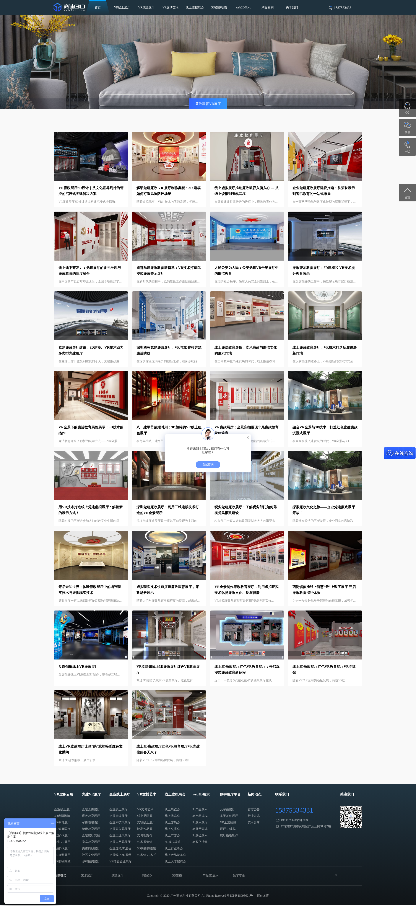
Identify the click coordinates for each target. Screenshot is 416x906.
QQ (407, 112)
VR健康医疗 (62, 829)
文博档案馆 (144, 835)
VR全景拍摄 (228, 822)
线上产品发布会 (175, 855)
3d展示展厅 (200, 822)
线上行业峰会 (174, 848)
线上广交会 (172, 835)
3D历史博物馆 (146, 848)
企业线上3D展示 (120, 855)
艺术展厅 (87, 875)
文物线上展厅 (146, 822)
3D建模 (177, 875)
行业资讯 (254, 816)
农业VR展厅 (62, 842)
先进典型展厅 (91, 848)
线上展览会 (172, 809)
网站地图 (263, 895)
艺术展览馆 (144, 842)
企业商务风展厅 (120, 829)
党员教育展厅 (91, 842)
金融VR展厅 (62, 848)
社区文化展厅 (91, 855)
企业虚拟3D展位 (120, 848)
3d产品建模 (200, 816)
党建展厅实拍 (91, 835)
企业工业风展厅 (120, 835)
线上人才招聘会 (175, 861)
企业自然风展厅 (120, 842)
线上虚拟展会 (195, 7)
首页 (98, 7)
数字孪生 (239, 875)
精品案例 (268, 7)
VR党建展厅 (146, 7)
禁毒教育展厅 (91, 829)
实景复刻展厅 (229, 816)
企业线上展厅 (63, 809)
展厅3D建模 (228, 829)
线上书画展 (144, 816)
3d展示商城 (200, 829)
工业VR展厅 (62, 835)
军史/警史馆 (90, 822)
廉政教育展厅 (91, 816)
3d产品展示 (200, 809)
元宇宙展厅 (227, 809)
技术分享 (254, 822)
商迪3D (147, 875)
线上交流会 (172, 829)
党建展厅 (117, 875)
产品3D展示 (210, 875)
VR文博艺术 (170, 7)
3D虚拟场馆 (219, 7)
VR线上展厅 (122, 7)
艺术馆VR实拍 (146, 855)
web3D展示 (243, 7)
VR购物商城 (62, 861)
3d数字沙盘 (200, 842)
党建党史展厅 (91, 809)
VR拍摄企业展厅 (120, 861)
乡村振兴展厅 (91, 861)
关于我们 (292, 7)
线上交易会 (172, 822)
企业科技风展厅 (120, 822)
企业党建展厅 (118, 816)
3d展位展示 (200, 835)
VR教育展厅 (62, 822)
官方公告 (254, 809)
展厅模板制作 (229, 835)
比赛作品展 (144, 829)
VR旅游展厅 (62, 855)
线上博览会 (172, 816)
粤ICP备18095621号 (240, 895)
